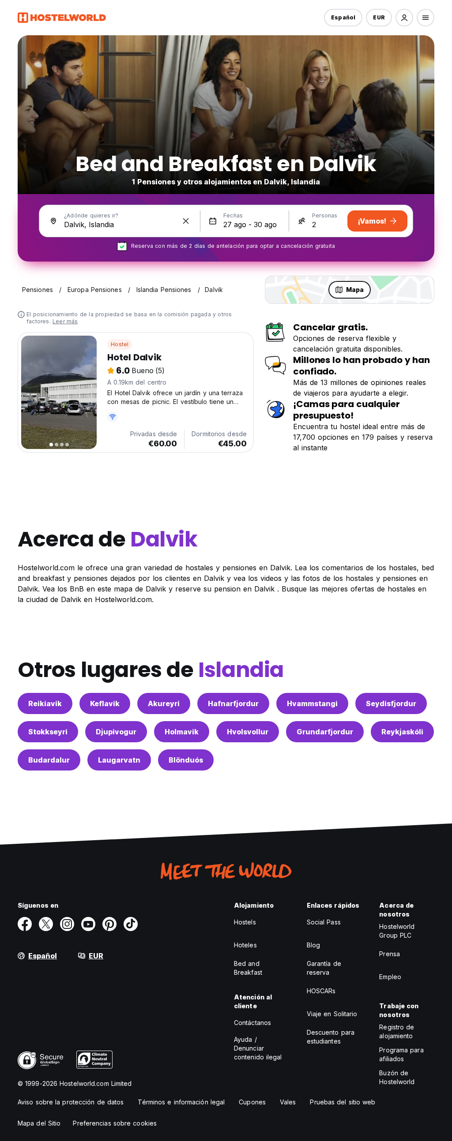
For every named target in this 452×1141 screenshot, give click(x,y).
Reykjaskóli (402, 731)
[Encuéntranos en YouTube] (88, 924)
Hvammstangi (312, 703)
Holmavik (182, 731)
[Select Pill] (404, 17)
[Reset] (185, 221)
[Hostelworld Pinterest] (109, 924)
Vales (288, 1102)
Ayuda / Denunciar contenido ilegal (258, 1048)
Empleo (390, 976)
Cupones (252, 1102)
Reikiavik (45, 703)
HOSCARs (321, 991)
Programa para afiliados (401, 1054)
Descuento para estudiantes (330, 1037)
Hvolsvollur (247, 731)
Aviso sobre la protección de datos (71, 1102)
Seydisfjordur (391, 703)
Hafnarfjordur (233, 703)
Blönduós (186, 760)
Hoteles (245, 945)
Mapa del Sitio (39, 1123)
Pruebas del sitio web (342, 1102)
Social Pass (324, 922)
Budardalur (49, 760)
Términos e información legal (181, 1102)
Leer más (65, 321)
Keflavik (105, 703)
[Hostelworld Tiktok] (131, 924)
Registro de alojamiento (396, 1031)
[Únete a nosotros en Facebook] (25, 924)
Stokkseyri (48, 731)
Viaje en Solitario (332, 1014)
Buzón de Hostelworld (396, 1077)
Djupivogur (116, 731)
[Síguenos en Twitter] (46, 924)
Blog (313, 945)
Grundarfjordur (325, 731)
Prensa (389, 954)
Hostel (119, 344)
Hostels (245, 922)
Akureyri (164, 703)
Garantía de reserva (324, 968)
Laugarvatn (119, 760)
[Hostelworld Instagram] (67, 924)
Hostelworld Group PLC (396, 931)
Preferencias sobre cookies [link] (115, 1123)
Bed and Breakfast (248, 968)
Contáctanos (252, 1022)
